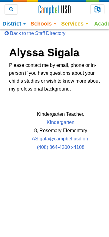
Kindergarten (60, 122)
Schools (42, 24)
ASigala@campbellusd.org (61, 138)
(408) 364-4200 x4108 (60, 147)
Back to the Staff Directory (37, 33)
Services (73, 24)
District (12, 24)
